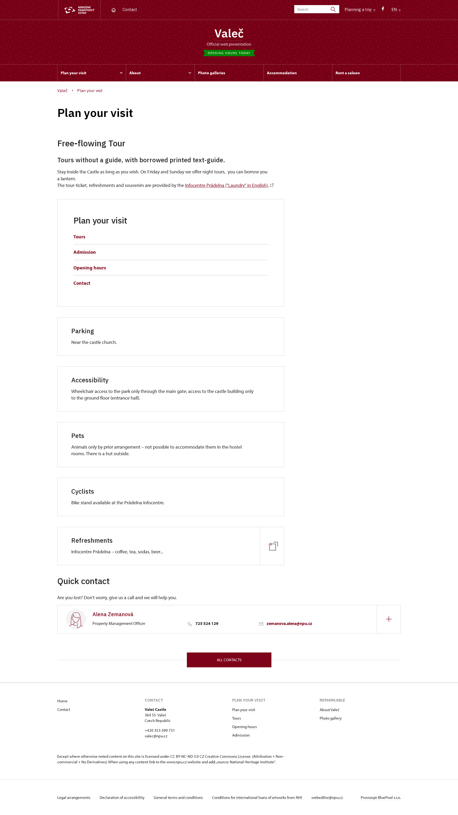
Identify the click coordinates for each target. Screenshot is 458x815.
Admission (84, 252)
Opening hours (89, 268)
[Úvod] (113, 9)
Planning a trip (359, 9)
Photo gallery (331, 718)
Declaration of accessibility (122, 797)
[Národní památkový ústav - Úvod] (79, 10)
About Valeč (330, 709)
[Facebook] (383, 10)
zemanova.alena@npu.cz (289, 623)
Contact (129, 9)
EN (394, 9)
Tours (79, 237)
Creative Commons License (227, 756)
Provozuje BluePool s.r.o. (381, 797)
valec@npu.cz (156, 735)
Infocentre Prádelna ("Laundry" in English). (227, 185)
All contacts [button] (229, 659)
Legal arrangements (74, 797)
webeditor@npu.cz (327, 797)
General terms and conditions (179, 797)
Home (62, 700)
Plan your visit (243, 709)
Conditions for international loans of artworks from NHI (257, 797)
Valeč (229, 33)
